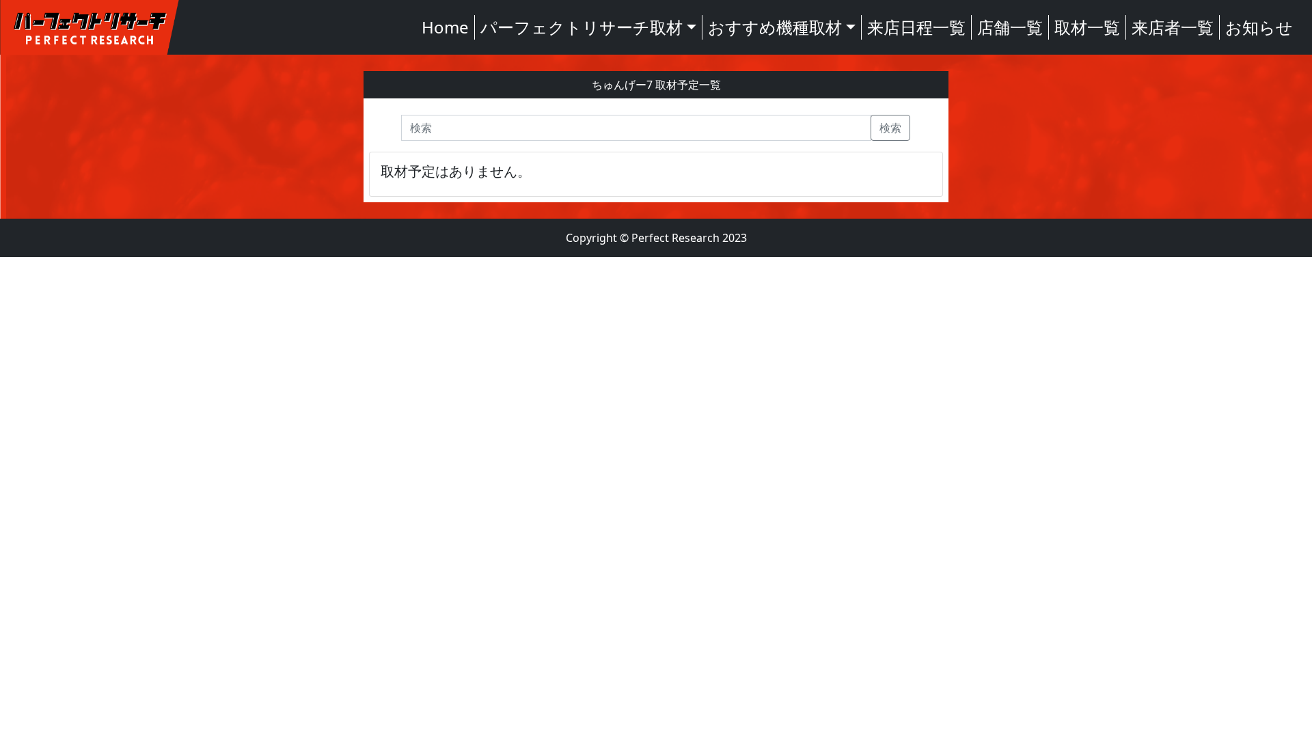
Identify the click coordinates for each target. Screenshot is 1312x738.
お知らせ (1259, 27)
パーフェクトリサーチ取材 (581, 27)
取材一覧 (1087, 27)
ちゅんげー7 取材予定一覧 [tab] (656, 84)
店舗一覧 (1010, 27)
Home (445, 27)
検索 (890, 127)
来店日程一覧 (916, 27)
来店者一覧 (1173, 27)
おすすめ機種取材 (775, 27)
